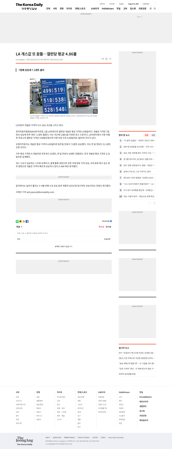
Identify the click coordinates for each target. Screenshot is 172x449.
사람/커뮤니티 (21, 404)
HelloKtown (108, 8)
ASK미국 (95, 8)
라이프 (69, 8)
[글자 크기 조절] (102, 58)
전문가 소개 (102, 404)
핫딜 (118, 8)
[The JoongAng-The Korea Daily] (24, 440)
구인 (120, 397)
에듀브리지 (143, 401)
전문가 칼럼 (102, 400)
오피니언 (19, 423)
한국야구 (81, 408)
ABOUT (48, 437)
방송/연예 (81, 397)
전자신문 (111, 4)
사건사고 (19, 400)
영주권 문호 (102, 412)
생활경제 (39, 400)
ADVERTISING (57, 437)
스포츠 (80, 404)
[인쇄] (106, 58)
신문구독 (102, 4)
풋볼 (79, 419)
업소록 (133, 8)
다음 (154, 203)
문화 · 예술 (61, 415)
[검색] (154, 8)
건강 (58, 400)
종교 (58, 404)
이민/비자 (19, 408)
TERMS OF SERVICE (84, 437)
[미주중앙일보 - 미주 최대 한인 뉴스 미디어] (29, 6)
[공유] (110, 58)
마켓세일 (122, 419)
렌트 (120, 400)
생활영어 (142, 406)
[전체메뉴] (150, 8)
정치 (17, 415)
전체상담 (101, 397)
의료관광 (142, 8)
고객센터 (103, 437)
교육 (125, 8)
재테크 (38, 408)
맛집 (120, 423)
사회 (55, 8)
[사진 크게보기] (95, 111)
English (121, 4)
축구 (79, 427)
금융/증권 (39, 404)
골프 (79, 423)
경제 (62, 8)
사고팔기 (122, 415)
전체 (48, 8)
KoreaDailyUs (145, 396)
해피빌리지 (143, 420)
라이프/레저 (61, 397)
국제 (17, 419)
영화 (79, 400)
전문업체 (122, 412)
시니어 (59, 419)
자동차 (38, 419)
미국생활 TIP (102, 408)
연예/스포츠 (80, 8)
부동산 (38, 412)
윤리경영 (95, 437)
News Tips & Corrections (116, 437)
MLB (79, 412)
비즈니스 (39, 415)
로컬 (153, 135)
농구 (79, 415)
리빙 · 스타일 (61, 412)
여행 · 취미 (61, 408)
